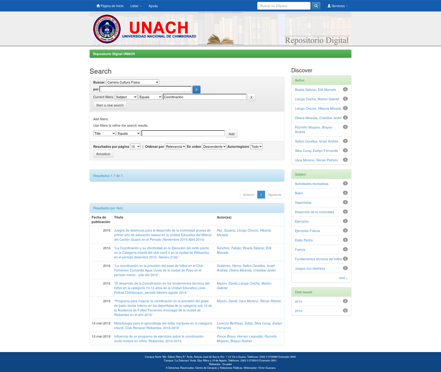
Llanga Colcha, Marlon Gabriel (317, 99)
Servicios (338, 5)
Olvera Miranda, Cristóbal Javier (252, 270)
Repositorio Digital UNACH (114, 53)
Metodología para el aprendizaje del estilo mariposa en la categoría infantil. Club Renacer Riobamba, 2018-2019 (163, 325)
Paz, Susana (226, 230)
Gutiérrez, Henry (229, 265)
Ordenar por (154, 146)
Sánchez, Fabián (229, 248)
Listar (134, 5)
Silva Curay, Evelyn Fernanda (316, 150)
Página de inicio (112, 5)
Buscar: (99, 82)
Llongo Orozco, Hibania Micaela (318, 108)
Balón (299, 193)
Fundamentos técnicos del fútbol (318, 259)
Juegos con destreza (310, 268)
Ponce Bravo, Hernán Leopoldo (240, 336)
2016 (298, 310)
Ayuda (153, 5)
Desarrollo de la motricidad (314, 212)
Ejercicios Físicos (307, 230)
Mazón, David (227, 283)
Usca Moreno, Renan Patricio (260, 301)
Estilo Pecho (304, 240)
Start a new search (110, 105)
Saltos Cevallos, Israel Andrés (316, 141)
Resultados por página (111, 146)
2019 (298, 301)
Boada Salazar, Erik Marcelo (315, 89)
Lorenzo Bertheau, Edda (234, 323)
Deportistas (303, 202)
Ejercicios (302, 221)
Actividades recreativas (311, 183)
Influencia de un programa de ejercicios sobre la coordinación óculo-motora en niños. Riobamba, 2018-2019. (159, 338)
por (96, 89)
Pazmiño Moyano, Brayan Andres (247, 338)
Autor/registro (238, 146)
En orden (194, 146)
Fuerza (300, 249)
